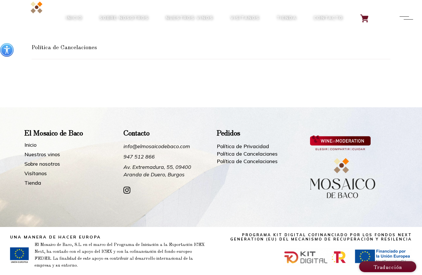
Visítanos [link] (35, 173)
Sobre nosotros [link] (42, 164)
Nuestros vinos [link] (42, 154)
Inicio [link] (30, 145)
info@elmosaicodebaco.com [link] (156, 146)
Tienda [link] (32, 183)
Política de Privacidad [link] (243, 146)
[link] (7, 50)
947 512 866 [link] (139, 156)
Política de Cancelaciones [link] (247, 153)
